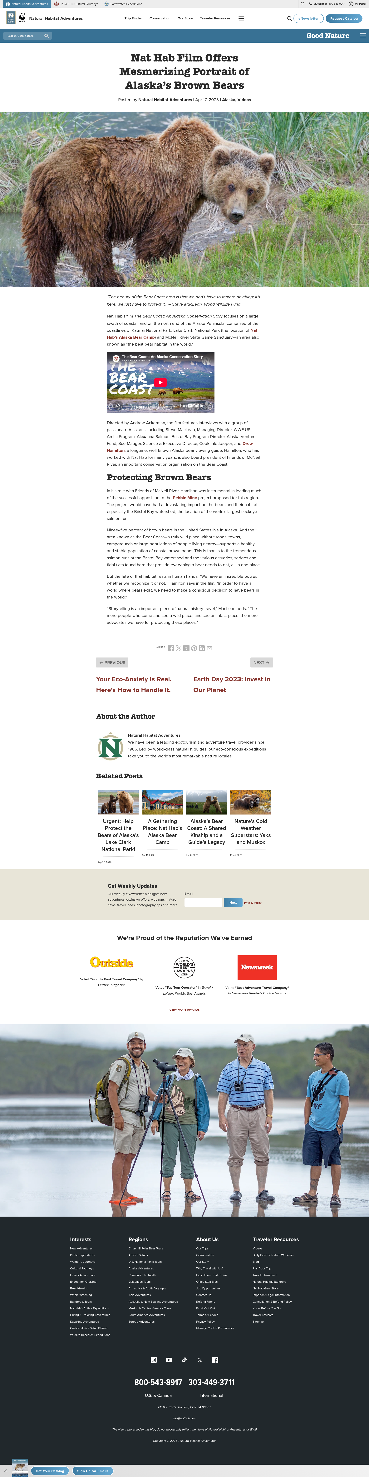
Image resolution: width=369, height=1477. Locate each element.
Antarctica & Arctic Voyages (147, 1288)
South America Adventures (147, 1315)
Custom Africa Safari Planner (89, 1328)
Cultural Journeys (82, 1268)
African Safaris (138, 1255)
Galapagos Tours (139, 1281)
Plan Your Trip (262, 1268)
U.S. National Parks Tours (145, 1261)
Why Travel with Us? (209, 1268)
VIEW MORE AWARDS (184, 1009)
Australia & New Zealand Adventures (153, 1301)
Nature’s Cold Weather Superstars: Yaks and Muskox (251, 831)
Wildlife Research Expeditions (90, 1335)
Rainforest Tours (81, 1301)
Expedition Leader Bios (211, 1275)
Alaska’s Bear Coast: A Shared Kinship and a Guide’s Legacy (206, 831)
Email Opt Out (205, 1308)
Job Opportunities (208, 1288)
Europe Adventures (142, 1321)
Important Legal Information (271, 1295)
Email (188, 893)
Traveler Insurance (265, 1275)
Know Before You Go (267, 1308)
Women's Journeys (82, 1261)
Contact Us (203, 1295)
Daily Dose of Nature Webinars (273, 1255)
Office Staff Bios (207, 1281)
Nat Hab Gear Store (265, 1288)
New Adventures (81, 1248)
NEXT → (261, 662)
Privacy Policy (252, 903)
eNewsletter (308, 18)
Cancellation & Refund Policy (272, 1301)
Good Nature (328, 36)
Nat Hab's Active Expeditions (89, 1308)
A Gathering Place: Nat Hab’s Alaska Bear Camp (162, 831)
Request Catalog (344, 18)
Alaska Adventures (141, 1268)
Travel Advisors (263, 1315)
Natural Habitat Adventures (165, 99)
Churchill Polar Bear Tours (146, 1248)
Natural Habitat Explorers (269, 1281)
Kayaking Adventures (84, 1321)
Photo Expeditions (82, 1255)
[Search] (289, 18)
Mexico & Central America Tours (150, 1308)
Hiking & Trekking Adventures (90, 1315)
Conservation (205, 1255)
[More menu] (241, 18)
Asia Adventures (140, 1295)
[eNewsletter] (93, 1470)
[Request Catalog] (50, 1470)
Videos (244, 99)
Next (233, 902)
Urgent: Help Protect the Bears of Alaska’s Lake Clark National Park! (118, 835)
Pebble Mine (185, 498)
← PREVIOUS (112, 662)
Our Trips (202, 1248)
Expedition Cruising (83, 1281)
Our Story (202, 1261)
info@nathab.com (184, 1418)
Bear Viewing (79, 1288)
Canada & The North (142, 1275)
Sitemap (258, 1321)
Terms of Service (207, 1315)
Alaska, (230, 99)
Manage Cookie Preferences (215, 1328)
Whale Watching (81, 1295)
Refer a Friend (205, 1301)
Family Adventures (82, 1275)
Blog (256, 1261)
